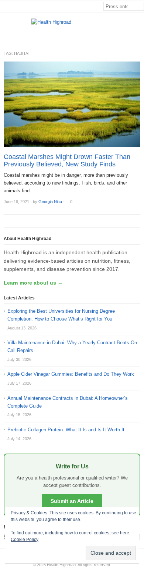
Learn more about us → (33, 283)
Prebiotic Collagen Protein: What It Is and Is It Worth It (65, 429)
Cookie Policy (24, 539)
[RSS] (140, 38)
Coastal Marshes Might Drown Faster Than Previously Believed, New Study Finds (67, 160)
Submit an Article (72, 501)
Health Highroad (61, 565)
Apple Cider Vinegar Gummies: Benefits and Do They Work (70, 374)
